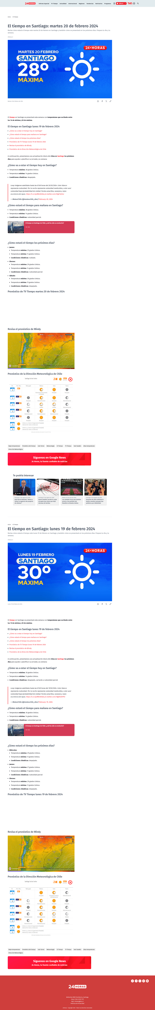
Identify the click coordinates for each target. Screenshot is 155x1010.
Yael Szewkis (77, 446)
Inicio (9, 17)
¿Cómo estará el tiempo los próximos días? (25, 138)
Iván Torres (41, 446)
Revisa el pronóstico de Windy (20, 145)
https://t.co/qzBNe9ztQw (35, 194)
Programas (107, 3)
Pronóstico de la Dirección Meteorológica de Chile (27, 149)
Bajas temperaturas (14, 446)
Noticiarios (99, 3)
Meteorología (50, 446)
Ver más (28, 227)
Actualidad (63, 3)
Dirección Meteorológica (16, 449)
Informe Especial (44, 3)
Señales (121, 3)
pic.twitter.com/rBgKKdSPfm (54, 697)
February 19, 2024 (45, 702)
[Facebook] (102, 101)
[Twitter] (106, 101)
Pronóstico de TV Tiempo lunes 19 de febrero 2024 (27, 142)
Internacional (72, 3)
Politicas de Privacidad (77, 1003)
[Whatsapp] (98, 101)
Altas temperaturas (89, 446)
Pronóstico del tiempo (28, 446)
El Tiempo (15, 17)
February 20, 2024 (46, 199)
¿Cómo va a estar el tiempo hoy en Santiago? (25, 131)
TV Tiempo (54, 3)
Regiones (82, 3)
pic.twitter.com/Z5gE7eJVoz (54, 194)
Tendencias (90, 3)
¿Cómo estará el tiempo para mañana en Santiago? (27, 134)
